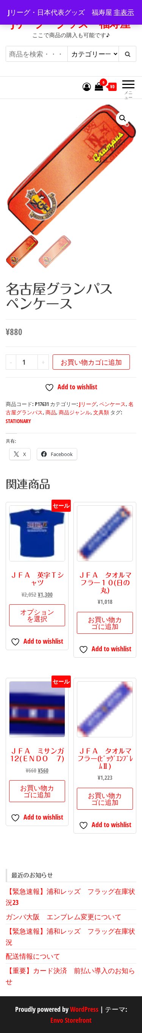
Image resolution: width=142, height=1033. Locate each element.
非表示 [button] (124, 12)
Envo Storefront (71, 1020)
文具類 (101, 412)
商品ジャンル (75, 412)
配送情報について (33, 956)
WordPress (84, 1009)
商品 (50, 412)
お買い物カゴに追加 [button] (105, 623)
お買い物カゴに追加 (91, 362)
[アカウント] (87, 86)
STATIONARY (18, 421)
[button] (123, 118)
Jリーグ (88, 404)
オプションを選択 (37, 615)
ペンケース (112, 404)
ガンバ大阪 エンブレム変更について (64, 916)
